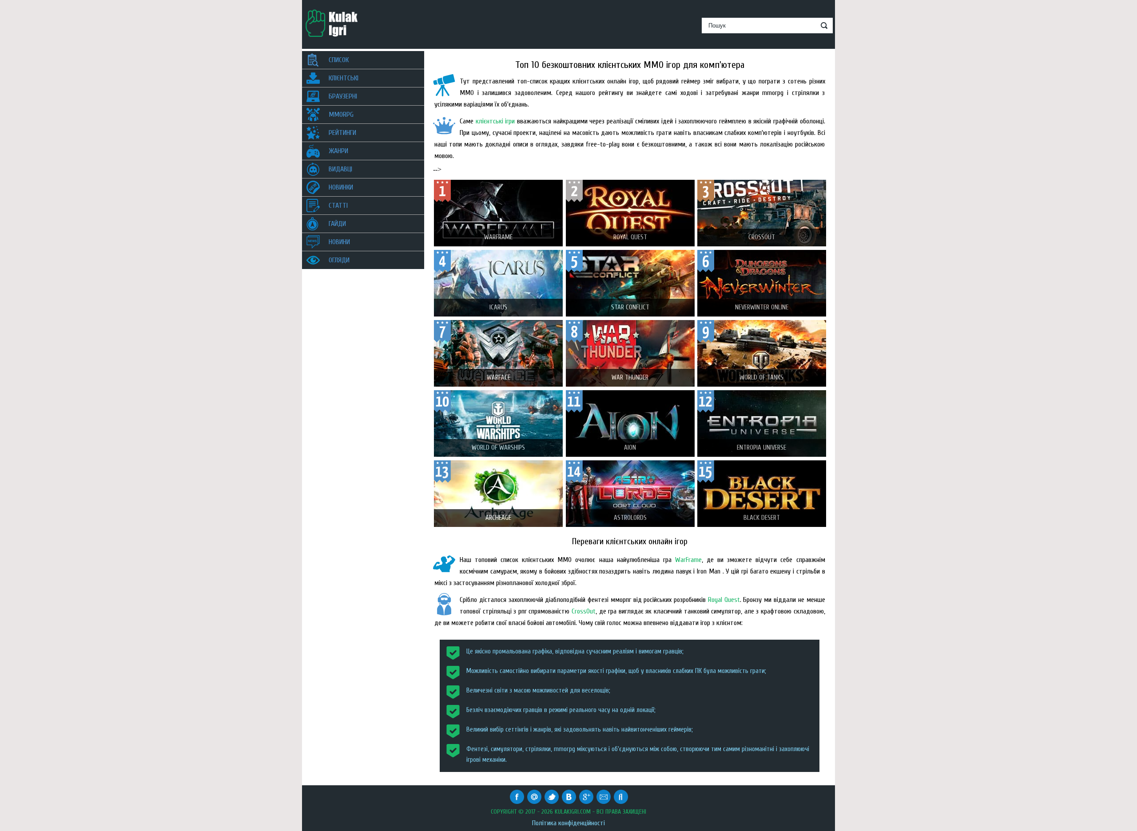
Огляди (339, 260)
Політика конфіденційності (568, 823)
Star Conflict (630, 307)
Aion (630, 447)
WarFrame (498, 237)
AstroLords (630, 518)
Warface (498, 377)
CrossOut (584, 611)
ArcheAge (498, 518)
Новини (339, 242)
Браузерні (343, 96)
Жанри (338, 151)
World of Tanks (761, 377)
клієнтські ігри (495, 121)
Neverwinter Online (761, 307)
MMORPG (341, 115)
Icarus (498, 307)
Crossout (761, 237)
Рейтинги (342, 133)
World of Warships (498, 447)
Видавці (340, 169)
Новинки (341, 187)
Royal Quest (630, 237)
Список (339, 60)
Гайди (337, 224)
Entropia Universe (761, 447)
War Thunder (630, 377)
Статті (338, 206)
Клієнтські (343, 78)
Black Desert (761, 518)
